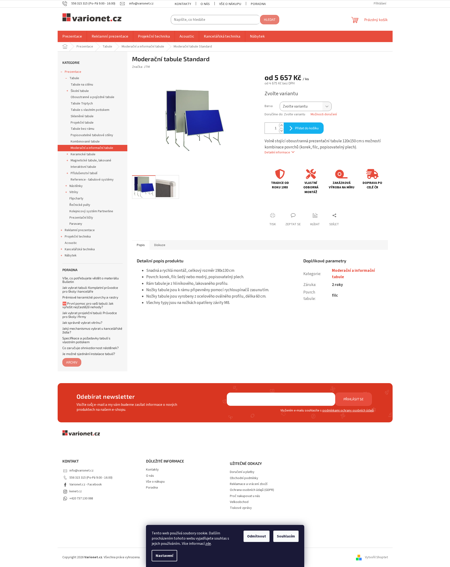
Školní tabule (80, 91)
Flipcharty (76, 198)
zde (208, 543)
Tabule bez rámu (82, 128)
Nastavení (164, 555)
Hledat (269, 19)
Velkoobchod (239, 502)
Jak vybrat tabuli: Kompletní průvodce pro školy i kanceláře (90, 289)
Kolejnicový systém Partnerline (91, 211)
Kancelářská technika (80, 249)
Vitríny (73, 192)
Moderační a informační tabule (92, 148)
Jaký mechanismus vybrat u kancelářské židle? (92, 330)
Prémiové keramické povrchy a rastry (90, 297)
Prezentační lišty (81, 217)
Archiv (71, 362)
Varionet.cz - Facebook (85, 484)
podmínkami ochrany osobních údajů (348, 410)
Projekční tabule (82, 122)
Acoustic (71, 243)
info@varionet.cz (81, 470)
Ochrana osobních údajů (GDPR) (252, 490)
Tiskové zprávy (241, 508)
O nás (205, 3)
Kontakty (183, 3)
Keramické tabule (83, 154)
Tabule (74, 78)
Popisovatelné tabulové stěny (92, 135)
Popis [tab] (141, 245)
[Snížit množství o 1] (281, 131)
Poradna (258, 3)
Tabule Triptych (82, 103)
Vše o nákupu (230, 3)
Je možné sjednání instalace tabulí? (88, 353)
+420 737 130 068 (81, 498)
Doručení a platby (242, 472)
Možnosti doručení (324, 114)
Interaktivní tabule (83, 166)
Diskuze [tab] (159, 245)
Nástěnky (76, 186)
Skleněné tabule (82, 116)
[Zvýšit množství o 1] (281, 125)
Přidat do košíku (307, 128)
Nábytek (71, 255)
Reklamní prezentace (80, 230)
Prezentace (73, 71)
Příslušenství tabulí (84, 173)
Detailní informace (277, 152)
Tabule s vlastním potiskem (90, 110)
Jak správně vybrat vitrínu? (82, 322)
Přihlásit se (353, 399)
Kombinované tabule (85, 141)
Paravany (75, 223)
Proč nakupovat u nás (245, 496)
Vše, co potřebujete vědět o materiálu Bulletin (90, 280)
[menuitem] (72, 36)
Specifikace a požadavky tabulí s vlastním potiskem (86, 340)
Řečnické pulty (79, 205)
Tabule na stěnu (82, 84)
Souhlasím (286, 536)
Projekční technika (78, 236)
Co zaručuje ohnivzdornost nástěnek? (90, 348)
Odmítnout (256, 536)
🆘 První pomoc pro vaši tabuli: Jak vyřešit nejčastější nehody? (87, 305)
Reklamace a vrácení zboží (248, 484)
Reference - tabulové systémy (92, 179)
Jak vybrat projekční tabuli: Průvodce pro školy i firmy (89, 314)
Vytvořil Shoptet (376, 557)
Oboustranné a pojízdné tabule (92, 97)
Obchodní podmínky (244, 478)
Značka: (141, 67)
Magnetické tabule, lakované (91, 160)
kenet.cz (75, 491)
